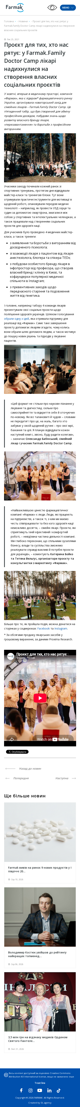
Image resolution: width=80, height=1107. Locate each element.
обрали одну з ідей (16, 318)
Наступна (62, 778)
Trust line (40, 1083)
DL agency (46, 1102)
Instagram (60, 628)
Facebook (43, 628)
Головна (9, 21)
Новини (23, 21)
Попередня (20, 778)
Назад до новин (29, 768)
